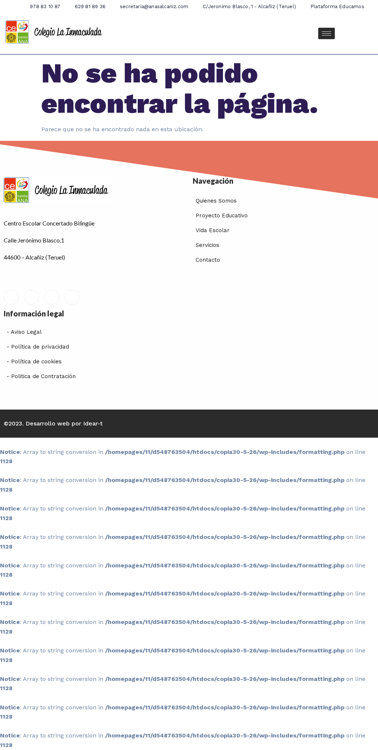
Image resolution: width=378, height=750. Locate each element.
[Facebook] (31, 297)
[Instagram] (72, 297)
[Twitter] (51, 297)
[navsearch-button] (365, 33)
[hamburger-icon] (326, 33)
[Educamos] (11, 297)
